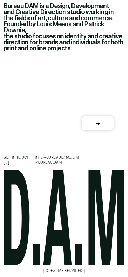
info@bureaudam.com (57, 157)
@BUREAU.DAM (48, 162)
